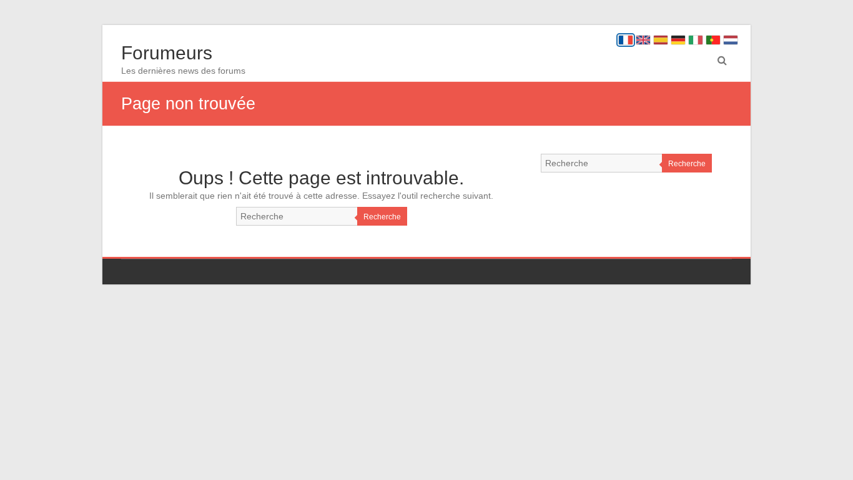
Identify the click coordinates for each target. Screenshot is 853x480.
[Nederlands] (730, 40)
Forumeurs (166, 52)
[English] (643, 40)
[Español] (660, 40)
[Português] (713, 40)
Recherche (382, 216)
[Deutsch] (678, 40)
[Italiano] (695, 40)
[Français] (625, 40)
